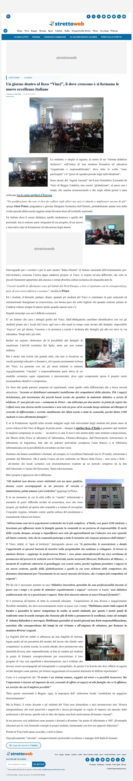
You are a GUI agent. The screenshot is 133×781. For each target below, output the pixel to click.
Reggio (34, 30)
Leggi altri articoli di (25, 745)
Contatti (108, 764)
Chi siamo (92, 764)
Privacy (123, 764)
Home (19, 30)
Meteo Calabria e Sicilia (90, 755)
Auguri (124, 755)
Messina (42, 30)
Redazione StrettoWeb (14, 94)
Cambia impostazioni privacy (116, 768)
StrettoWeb (14, 77)
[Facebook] (89, 16)
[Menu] (5, 31)
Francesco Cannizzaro (55, 37)
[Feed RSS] (119, 16)
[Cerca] (8, 16)
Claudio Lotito (21, 37)
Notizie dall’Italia (109, 755)
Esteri (118, 755)
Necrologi (104, 30)
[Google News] (114, 16)
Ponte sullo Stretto (111, 37)
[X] (99, 16)
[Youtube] (109, 16)
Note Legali (116, 764)
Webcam (114, 30)
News (27, 30)
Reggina (36, 37)
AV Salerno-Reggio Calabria (83, 37)
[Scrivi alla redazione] (124, 16)
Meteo (95, 30)
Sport (50, 30)
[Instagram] (94, 16)
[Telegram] (104, 16)
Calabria (58, 30)
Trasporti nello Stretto (81, 30)
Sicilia (67, 30)
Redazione (100, 764)
